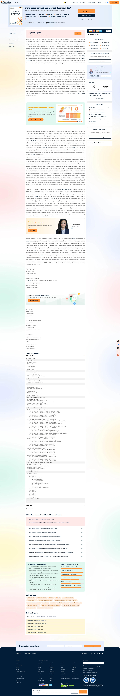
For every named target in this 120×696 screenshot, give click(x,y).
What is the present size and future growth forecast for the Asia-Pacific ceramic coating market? (49, 544)
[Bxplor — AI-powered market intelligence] (66, 2)
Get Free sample (87, 15)
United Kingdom (75, 678)
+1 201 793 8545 (105, 45)
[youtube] (100, 653)
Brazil (62, 662)
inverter (74, 147)
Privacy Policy (26, 653)
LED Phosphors (31, 597)
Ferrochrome (45, 602)
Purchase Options (93, 34)
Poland (62, 671)
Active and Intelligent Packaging (45, 600)
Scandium (51, 597)
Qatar (73, 671)
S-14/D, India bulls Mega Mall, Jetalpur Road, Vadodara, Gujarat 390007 (93, 667)
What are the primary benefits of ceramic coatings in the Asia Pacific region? (45, 540)
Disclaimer (18, 653)
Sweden (51, 676)
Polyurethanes (49, 608)
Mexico (73, 669)
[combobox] (108, 31)
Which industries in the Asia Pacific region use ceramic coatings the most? (44, 536)
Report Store (114, 2)
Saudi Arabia (52, 673)
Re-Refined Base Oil (32, 600)
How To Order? (19, 673)
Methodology (19, 665)
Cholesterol (40, 608)
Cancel (74, 691)
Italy (39, 669)
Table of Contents (12, 33)
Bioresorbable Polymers (41, 597)
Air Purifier (29, 280)
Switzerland (63, 676)
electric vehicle (48, 135)
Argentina (40, 662)
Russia (39, 673)
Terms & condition (20, 678)
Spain (39, 676)
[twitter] (91, 653)
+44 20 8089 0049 (94, 45)
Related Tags (11, 43)
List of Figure (29, 508)
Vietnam (51, 680)
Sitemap (34, 653)
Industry (18, 2)
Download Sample (37, 119)
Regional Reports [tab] (41, 616)
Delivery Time (92, 107)
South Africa (63, 673)
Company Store (74, 2)
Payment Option (92, 121)
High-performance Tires (76, 602)
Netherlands (41, 671)
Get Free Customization (99, 61)
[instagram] (94, 653)
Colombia (63, 665)
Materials (28, 19)
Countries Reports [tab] (51, 616)
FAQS (17, 680)
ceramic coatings (48, 43)
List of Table (29, 505)
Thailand (40, 678)
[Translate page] (107, 2)
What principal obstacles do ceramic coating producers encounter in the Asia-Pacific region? (48, 556)
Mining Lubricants (31, 608)
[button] (104, 2)
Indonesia (74, 667)
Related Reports (12, 46)
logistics (83, 77)
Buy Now (87, 11)
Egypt (73, 665)
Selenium (53, 602)
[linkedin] (97, 653)
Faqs (9, 36)
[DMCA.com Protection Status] (70, 685)
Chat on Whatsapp (94, 42)
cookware (63, 90)
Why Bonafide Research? (14, 39)
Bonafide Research (30, 14)
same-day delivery (30, 261)
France (39, 667)
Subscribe (91, 646)
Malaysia (63, 669)
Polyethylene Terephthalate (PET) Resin (71, 605)
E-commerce (73, 238)
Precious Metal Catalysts (63, 602)
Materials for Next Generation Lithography (51, 605)
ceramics (74, 44)
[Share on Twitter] (89, 19)
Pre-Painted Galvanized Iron (33, 605)
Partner (17, 669)
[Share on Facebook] (86, 19)
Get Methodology (100, 137)
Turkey (51, 678)
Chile (39, 665)
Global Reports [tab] (30, 616)
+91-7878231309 (88, 670)
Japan (51, 669)
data (42, 255)
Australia (51, 662)
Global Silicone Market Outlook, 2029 (35, 626)
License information (20, 671)
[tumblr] (102, 653)
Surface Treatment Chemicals (34, 602)
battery (83, 55)
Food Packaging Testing (68, 597)
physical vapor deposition (65, 189)
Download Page (30, 22)
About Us (18, 662)
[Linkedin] (110, 72)
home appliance (81, 93)
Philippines (52, 671)
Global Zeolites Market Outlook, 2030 (35, 629)
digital (35, 250)
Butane (74, 600)
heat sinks (33, 56)
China (51, 665)
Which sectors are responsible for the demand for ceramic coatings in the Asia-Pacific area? (48, 548)
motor (65, 150)
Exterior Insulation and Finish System (63, 600)
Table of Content (30, 355)
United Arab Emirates (65, 678)
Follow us (84, 653)
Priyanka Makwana (52, 22)
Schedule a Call (41, 22)
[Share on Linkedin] (91, 19)
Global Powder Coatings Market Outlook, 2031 (36, 620)
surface (77, 51)
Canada (73, 662)
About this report (12, 30)
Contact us (18, 682)
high (31, 48)
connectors (33, 154)
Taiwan (73, 676)
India (62, 667)
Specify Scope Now (34, 300)
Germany (52, 667)
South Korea (74, 673)
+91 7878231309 (105, 42)
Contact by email (94, 48)
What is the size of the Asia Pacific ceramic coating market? (41, 519)
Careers (17, 667)
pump (54, 198)
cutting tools (33, 140)
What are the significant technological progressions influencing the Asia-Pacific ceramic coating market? (51, 552)
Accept (83, 691)
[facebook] (89, 653)
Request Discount (100, 98)
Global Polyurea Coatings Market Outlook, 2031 (37, 623)
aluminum (45, 147)
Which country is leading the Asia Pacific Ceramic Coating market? (43, 528)
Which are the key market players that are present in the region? (42, 532)
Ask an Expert (33, 230)
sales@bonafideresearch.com (90, 672)
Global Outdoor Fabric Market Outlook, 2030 (36, 632)
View (78, 33)
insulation (40, 86)
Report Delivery (92, 123)
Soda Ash (58, 597)
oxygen (36, 196)
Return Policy (19, 676)
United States (41, 680)
